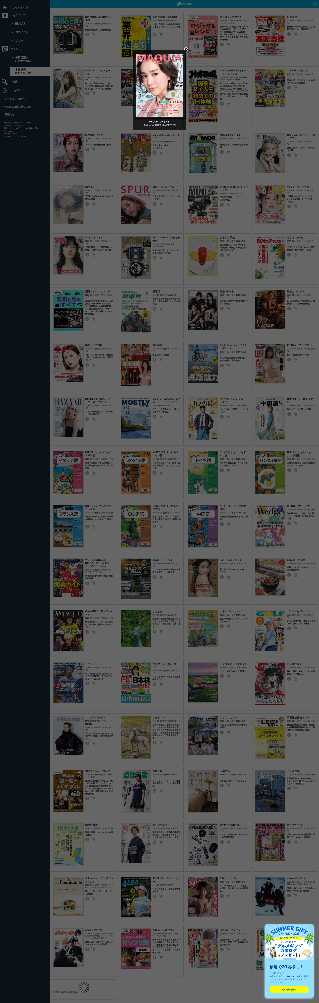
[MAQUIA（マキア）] (159, 117)
